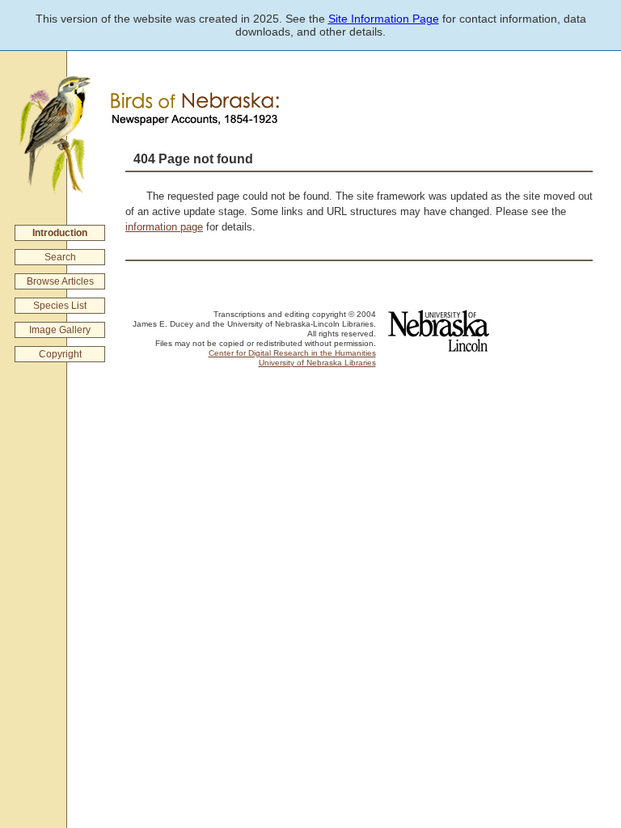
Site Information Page (383, 18)
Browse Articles (60, 281)
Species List (60, 305)
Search (60, 257)
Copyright (60, 354)
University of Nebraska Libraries (317, 362)
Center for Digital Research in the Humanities (292, 353)
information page (164, 227)
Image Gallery (60, 330)
